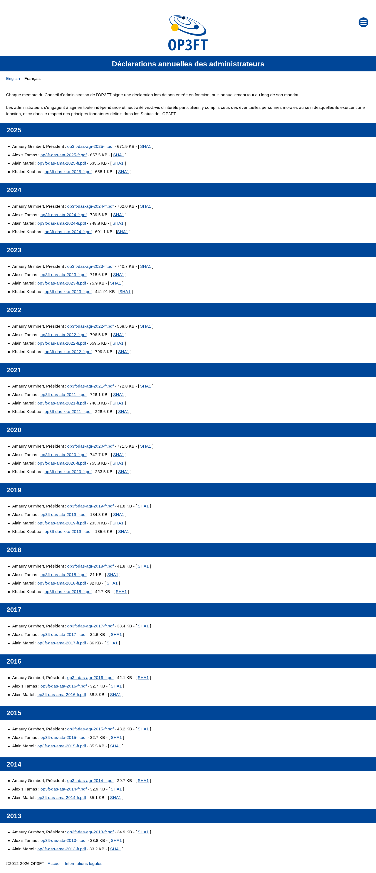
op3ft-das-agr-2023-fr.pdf (90, 266)
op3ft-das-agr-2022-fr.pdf (90, 326)
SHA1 (145, 146)
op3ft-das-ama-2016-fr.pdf (61, 694)
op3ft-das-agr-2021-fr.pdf (90, 386)
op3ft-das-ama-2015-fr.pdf (61, 746)
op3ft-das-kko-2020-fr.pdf (68, 471)
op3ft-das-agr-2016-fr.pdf (90, 677)
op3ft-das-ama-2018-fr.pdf (61, 583)
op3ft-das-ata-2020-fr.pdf (63, 454)
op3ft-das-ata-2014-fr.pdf (63, 789)
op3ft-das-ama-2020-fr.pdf (61, 463)
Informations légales (83, 863)
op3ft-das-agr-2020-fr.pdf (90, 446)
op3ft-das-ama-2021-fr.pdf (61, 403)
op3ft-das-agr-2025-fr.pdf (90, 146)
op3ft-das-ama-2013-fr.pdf (61, 849)
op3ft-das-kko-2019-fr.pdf (68, 531)
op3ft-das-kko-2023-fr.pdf (68, 291)
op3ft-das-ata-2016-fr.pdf (63, 686)
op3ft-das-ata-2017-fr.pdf (63, 634)
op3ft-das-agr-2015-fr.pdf (90, 729)
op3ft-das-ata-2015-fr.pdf (63, 737)
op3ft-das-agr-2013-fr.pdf (90, 832)
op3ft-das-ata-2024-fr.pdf (63, 214)
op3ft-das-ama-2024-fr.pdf (61, 223)
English (13, 78)
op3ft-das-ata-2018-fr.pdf (63, 574)
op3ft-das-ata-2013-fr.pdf (63, 840)
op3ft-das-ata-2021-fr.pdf (63, 394)
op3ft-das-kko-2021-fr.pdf (68, 411)
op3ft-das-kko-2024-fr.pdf (68, 231)
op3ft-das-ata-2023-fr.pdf (63, 274)
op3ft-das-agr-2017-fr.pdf (90, 626)
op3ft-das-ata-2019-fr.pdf (63, 514)
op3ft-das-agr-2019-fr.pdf (90, 506)
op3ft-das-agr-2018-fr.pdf (90, 566)
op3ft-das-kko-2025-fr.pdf (68, 171)
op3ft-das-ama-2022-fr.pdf (61, 343)
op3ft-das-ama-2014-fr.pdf (61, 797)
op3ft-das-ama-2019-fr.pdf (61, 523)
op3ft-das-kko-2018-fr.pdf (68, 591)
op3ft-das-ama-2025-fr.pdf (61, 163)
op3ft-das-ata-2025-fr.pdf (63, 155)
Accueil (54, 863)
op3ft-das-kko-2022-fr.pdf (68, 351)
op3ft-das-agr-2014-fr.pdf (90, 780)
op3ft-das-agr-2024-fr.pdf (90, 206)
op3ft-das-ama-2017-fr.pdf (61, 643)
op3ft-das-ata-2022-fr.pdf (63, 334)
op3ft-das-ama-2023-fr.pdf (61, 283)
